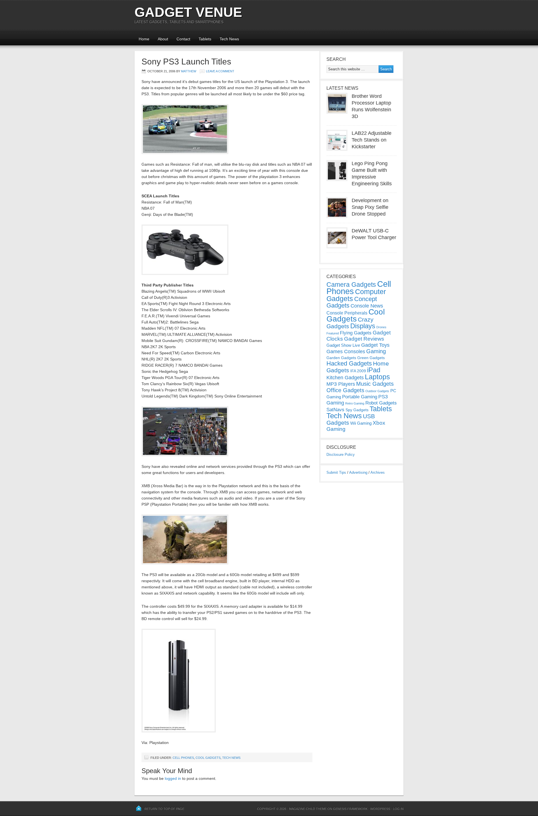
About (163, 39)
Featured (332, 333)
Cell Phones (183, 757)
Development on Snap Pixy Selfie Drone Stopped (370, 207)
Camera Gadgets (351, 284)
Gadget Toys (375, 345)
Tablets (205, 39)
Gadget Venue (188, 12)
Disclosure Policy (340, 454)
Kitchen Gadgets (345, 377)
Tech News (229, 39)
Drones (381, 327)
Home (144, 39)
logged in (173, 778)
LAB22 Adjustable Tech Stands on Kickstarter (371, 139)
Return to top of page (164, 808)
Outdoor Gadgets (377, 391)
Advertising (358, 472)
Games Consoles (345, 351)
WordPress (380, 808)
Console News (367, 306)
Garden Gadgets (341, 357)
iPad (373, 370)
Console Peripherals (346, 313)
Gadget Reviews (364, 339)
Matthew (188, 71)
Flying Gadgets (356, 333)
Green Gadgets (371, 357)
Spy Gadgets (356, 410)
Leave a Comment (220, 71)
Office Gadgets (345, 390)
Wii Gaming (361, 423)
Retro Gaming (354, 403)
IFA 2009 (358, 371)
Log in (398, 808)
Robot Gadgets (381, 403)
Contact (183, 39)
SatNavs (335, 409)
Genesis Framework (350, 808)
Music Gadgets (375, 384)
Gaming (376, 351)
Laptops (377, 377)
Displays (362, 326)
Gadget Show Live (343, 345)
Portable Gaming (359, 396)
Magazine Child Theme (307, 808)
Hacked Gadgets (349, 363)
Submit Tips (336, 472)
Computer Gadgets (356, 295)
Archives (377, 472)
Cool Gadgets (208, 757)
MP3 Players (340, 384)
